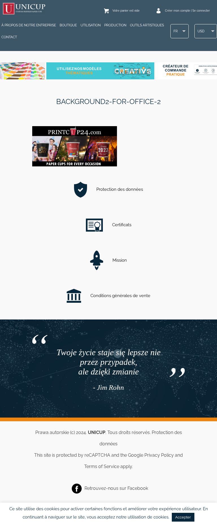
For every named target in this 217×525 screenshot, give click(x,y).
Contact (9, 37)
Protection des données (119, 189)
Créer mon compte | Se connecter (187, 10)
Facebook (137, 488)
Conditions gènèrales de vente (119, 295)
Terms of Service (101, 466)
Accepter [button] (183, 517)
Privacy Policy (159, 455)
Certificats (121, 224)
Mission (119, 260)
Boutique (68, 25)
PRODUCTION (115, 25)
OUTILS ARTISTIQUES (147, 25)
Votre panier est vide (126, 10)
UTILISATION (91, 25)
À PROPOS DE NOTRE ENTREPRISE (28, 25)
